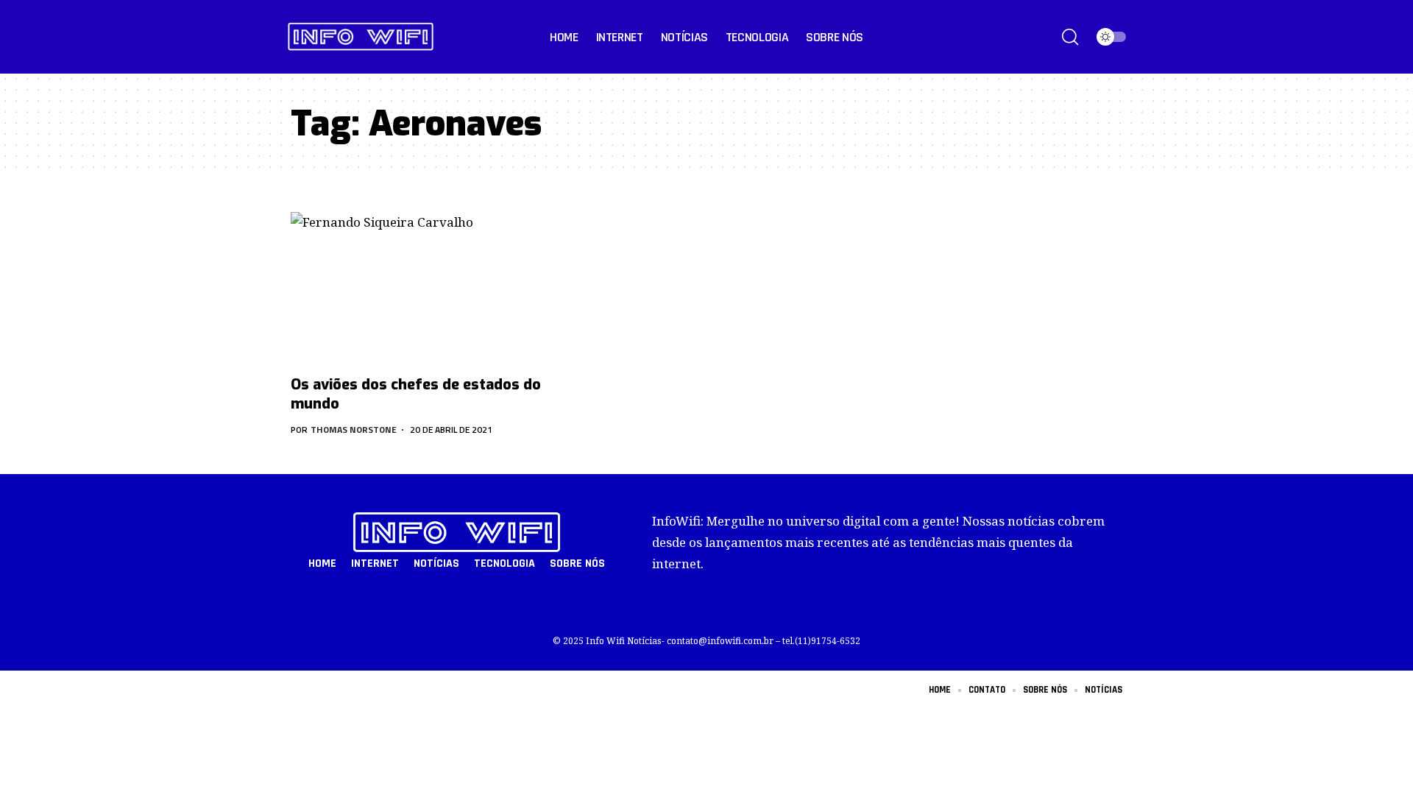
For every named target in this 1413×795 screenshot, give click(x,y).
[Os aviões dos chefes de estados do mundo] (419, 289)
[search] (1070, 37)
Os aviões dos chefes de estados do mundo (416, 394)
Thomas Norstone (354, 430)
